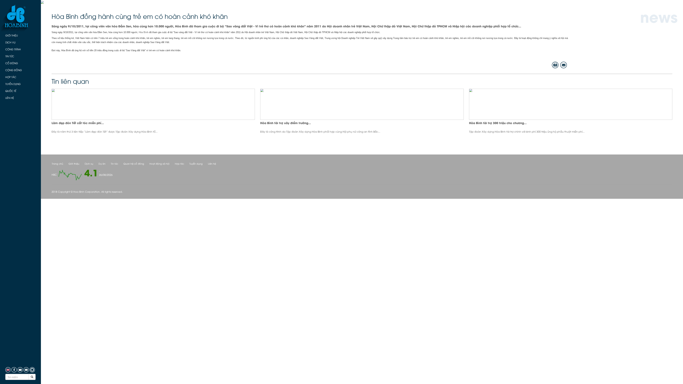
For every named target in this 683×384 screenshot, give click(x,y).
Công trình (13, 49)
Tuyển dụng (13, 84)
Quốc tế (10, 90)
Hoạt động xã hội (159, 163)
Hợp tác (10, 77)
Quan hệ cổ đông (133, 163)
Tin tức (9, 56)
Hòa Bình (143, 32)
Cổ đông (11, 63)
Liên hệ (9, 97)
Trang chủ (57, 163)
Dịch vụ (10, 42)
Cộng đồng (13, 70)
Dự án (102, 163)
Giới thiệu (11, 35)
